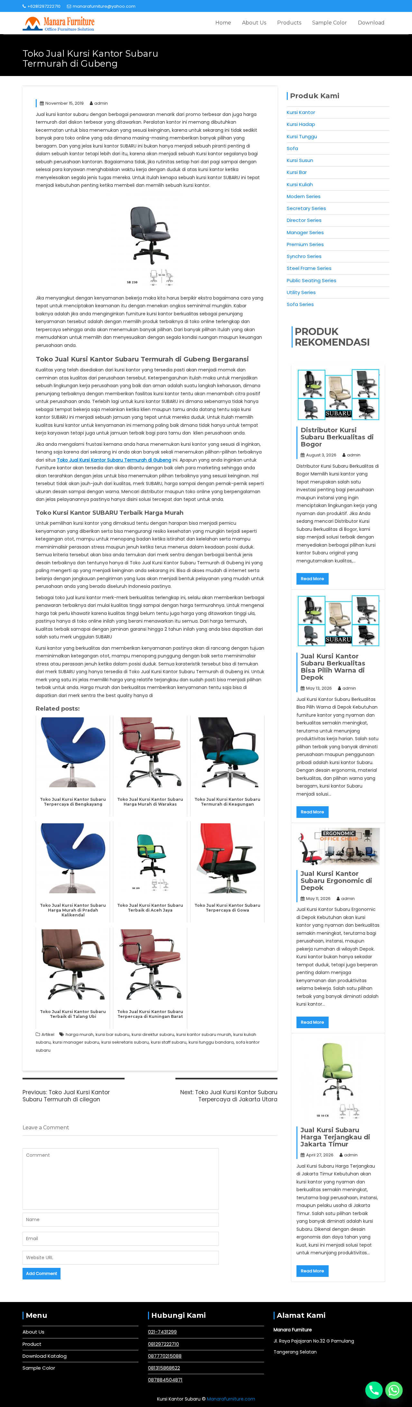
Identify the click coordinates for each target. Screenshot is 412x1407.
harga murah (79, 1034)
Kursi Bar (297, 172)
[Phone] (374, 1390)
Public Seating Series (311, 280)
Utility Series (301, 292)
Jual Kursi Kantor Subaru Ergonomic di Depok (336, 881)
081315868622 (164, 1367)
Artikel (48, 1034)
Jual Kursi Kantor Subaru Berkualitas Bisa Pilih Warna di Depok (333, 666)
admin (101, 103)
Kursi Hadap (301, 124)
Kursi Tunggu (302, 136)
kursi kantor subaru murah (203, 1034)
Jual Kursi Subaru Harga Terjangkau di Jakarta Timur (335, 1137)
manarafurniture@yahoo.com (104, 6)
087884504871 (165, 1379)
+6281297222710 (44, 6)
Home (223, 23)
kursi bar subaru (112, 1034)
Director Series (304, 220)
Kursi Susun (300, 160)
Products (289, 23)
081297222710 (163, 1344)
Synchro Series (304, 256)
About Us (254, 23)
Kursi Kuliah (300, 184)
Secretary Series (306, 208)
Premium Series (305, 244)
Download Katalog (45, 1356)
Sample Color (329, 23)
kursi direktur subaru (153, 1034)
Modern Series (304, 196)
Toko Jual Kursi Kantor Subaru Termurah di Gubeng (114, 460)
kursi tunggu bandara (211, 1042)
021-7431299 (162, 1331)
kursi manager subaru (76, 1042)
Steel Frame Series (309, 268)
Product (32, 1344)
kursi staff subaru (168, 1042)
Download (371, 23)
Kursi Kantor (301, 112)
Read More (312, 579)
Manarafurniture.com (231, 1399)
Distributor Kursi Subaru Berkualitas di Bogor (337, 437)
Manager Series (305, 232)
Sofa (292, 148)
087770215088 (165, 1356)
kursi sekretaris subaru (125, 1042)
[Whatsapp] (394, 1390)
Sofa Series (300, 304)
